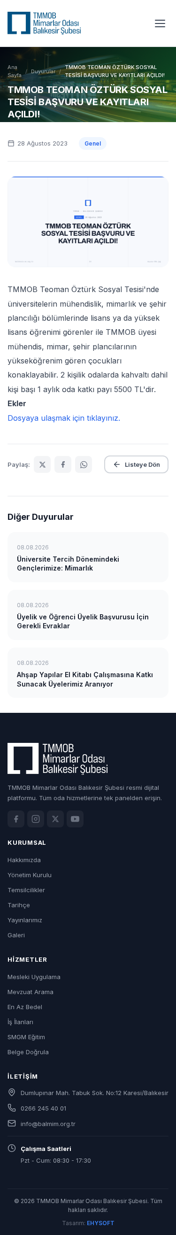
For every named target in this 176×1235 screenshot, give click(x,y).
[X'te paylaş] (42, 464)
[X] (55, 818)
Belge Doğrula (28, 1052)
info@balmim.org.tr (48, 1123)
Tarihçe (19, 905)
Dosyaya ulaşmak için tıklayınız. (64, 418)
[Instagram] (35, 818)
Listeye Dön (142, 464)
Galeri (16, 935)
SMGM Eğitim (26, 1037)
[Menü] (160, 23)
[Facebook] (16, 818)
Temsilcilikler (26, 890)
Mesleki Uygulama (34, 976)
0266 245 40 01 (43, 1108)
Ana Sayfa (15, 71)
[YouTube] (75, 818)
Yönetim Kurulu (30, 875)
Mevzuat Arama (31, 992)
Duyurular (43, 71)
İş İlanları (20, 1022)
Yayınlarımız (25, 920)
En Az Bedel (25, 1007)
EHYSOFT (101, 1223)
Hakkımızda (24, 860)
